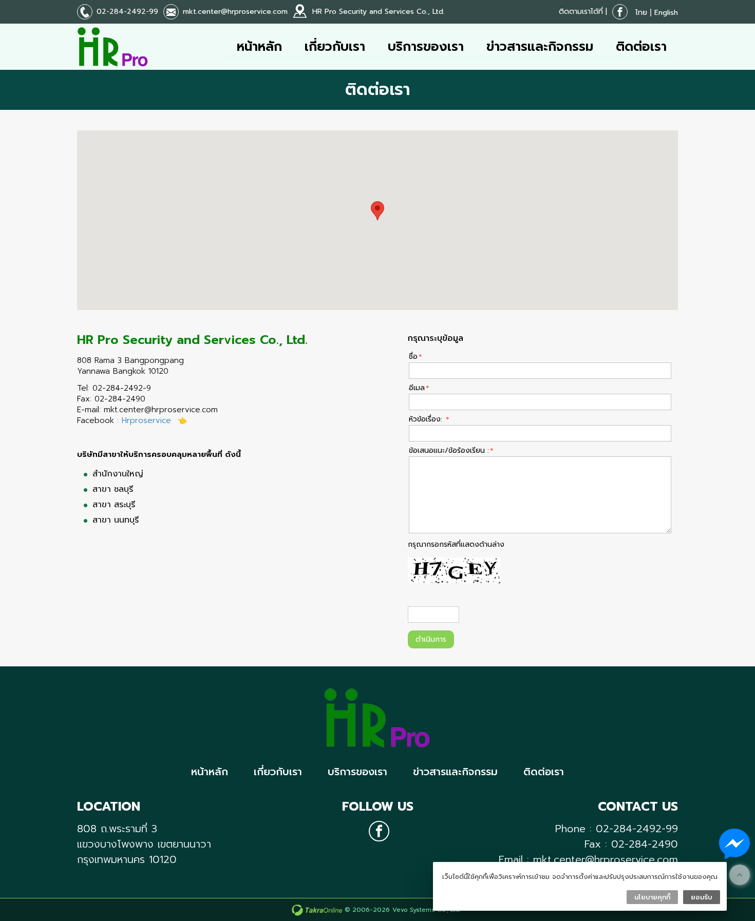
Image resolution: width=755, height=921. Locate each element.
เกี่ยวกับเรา (335, 46)
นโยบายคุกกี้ (652, 897)
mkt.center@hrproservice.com (235, 11)
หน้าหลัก (259, 46)
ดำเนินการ (431, 639)
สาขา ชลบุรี (112, 489)
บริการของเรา (426, 46)
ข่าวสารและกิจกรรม (539, 46)
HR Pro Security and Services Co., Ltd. (378, 11)
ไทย (641, 12)
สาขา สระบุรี (113, 504)
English (666, 12)
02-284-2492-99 (127, 11)
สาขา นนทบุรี (115, 520)
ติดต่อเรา (641, 46)
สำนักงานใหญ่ (117, 474)
